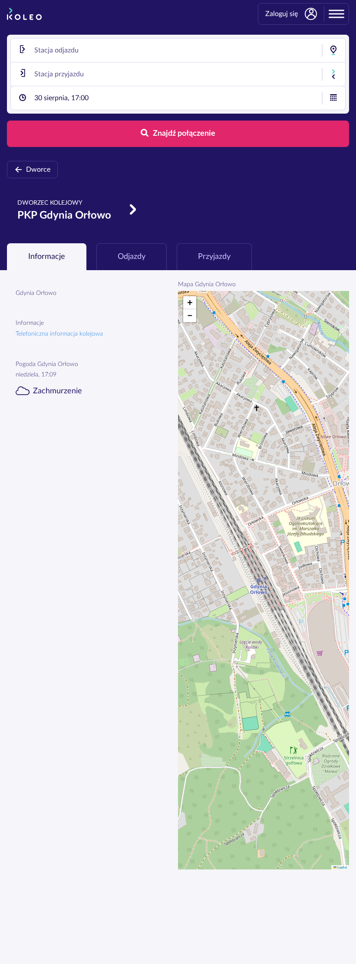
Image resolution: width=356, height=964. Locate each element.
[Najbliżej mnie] (333, 50)
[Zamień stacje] (333, 74)
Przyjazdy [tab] (214, 257)
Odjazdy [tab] (131, 257)
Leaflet (341, 867)
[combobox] (178, 50)
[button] (189, 302)
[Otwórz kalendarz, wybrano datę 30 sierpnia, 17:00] (333, 98)
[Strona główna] (24, 14)
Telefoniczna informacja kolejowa (59, 334)
